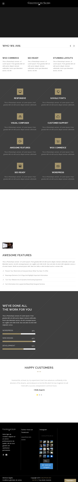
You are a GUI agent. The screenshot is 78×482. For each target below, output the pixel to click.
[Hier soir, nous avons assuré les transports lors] (51, 456)
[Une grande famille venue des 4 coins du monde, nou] (48, 442)
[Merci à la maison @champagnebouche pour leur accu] (44, 442)
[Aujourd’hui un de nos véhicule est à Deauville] (48, 445)
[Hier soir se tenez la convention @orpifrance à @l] (41, 445)
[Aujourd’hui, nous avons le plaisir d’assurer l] (48, 449)
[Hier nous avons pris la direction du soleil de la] (41, 452)
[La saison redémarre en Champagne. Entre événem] (41, 449)
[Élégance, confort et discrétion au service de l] (44, 449)
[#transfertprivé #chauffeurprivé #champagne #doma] (51, 452)
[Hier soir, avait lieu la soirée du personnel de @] (48, 456)
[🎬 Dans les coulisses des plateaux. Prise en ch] (48, 452)
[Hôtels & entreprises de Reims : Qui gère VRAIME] (44, 452)
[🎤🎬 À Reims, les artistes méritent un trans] (41, 456)
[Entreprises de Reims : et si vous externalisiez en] (51, 449)
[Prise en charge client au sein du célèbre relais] (51, 445)
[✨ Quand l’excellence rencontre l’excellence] (44, 456)
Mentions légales (7, 478)
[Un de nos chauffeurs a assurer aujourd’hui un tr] (44, 445)
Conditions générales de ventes (12, 480)
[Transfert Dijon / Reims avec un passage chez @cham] (51, 442)
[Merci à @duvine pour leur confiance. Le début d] (41, 442)
